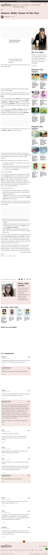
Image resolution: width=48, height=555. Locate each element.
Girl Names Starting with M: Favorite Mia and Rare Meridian (35, 119)
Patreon (41, 550)
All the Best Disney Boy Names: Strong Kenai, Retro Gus (35, 158)
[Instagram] (40, 546)
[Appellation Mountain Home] (6, 5)
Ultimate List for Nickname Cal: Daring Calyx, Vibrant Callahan (43, 142)
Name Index (11, 550)
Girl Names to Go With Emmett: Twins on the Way (35, 103)
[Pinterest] (46, 546)
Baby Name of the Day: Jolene (11, 319)
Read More (34, 65)
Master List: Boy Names (35, 4)
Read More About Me (22, 302)
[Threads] (42, 546)
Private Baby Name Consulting (18, 6)
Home (2, 9)
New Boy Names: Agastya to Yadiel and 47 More (35, 142)
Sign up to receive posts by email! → (24, 1)
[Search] (26, 7)
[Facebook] (44, 546)
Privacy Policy (31, 553)
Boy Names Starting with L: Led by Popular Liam (43, 158)
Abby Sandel (7, 16)
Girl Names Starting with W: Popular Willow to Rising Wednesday (43, 86)
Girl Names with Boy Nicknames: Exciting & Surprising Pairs (43, 119)
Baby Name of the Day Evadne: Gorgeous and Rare (43, 103)
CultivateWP (45, 553)
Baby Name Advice (16, 4)
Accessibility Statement (37, 553)
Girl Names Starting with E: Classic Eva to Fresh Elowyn (35, 85)
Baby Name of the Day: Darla (27, 319)
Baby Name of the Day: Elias (19, 319)
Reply (29, 390)
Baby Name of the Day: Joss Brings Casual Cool (43, 174)
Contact (36, 550)
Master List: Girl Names (25, 4)
